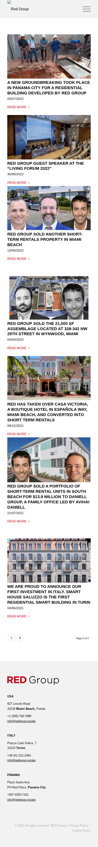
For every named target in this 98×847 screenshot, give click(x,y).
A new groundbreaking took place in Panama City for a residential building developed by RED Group (48, 87)
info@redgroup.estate (21, 721)
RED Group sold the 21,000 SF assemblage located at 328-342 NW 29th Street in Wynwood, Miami (47, 328)
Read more (16, 107)
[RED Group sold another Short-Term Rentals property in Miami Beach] (49, 208)
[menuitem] (84, 9)
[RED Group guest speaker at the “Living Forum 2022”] (49, 137)
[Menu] (84, 9)
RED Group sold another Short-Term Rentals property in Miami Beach (45, 239)
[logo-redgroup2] (40, 9)
